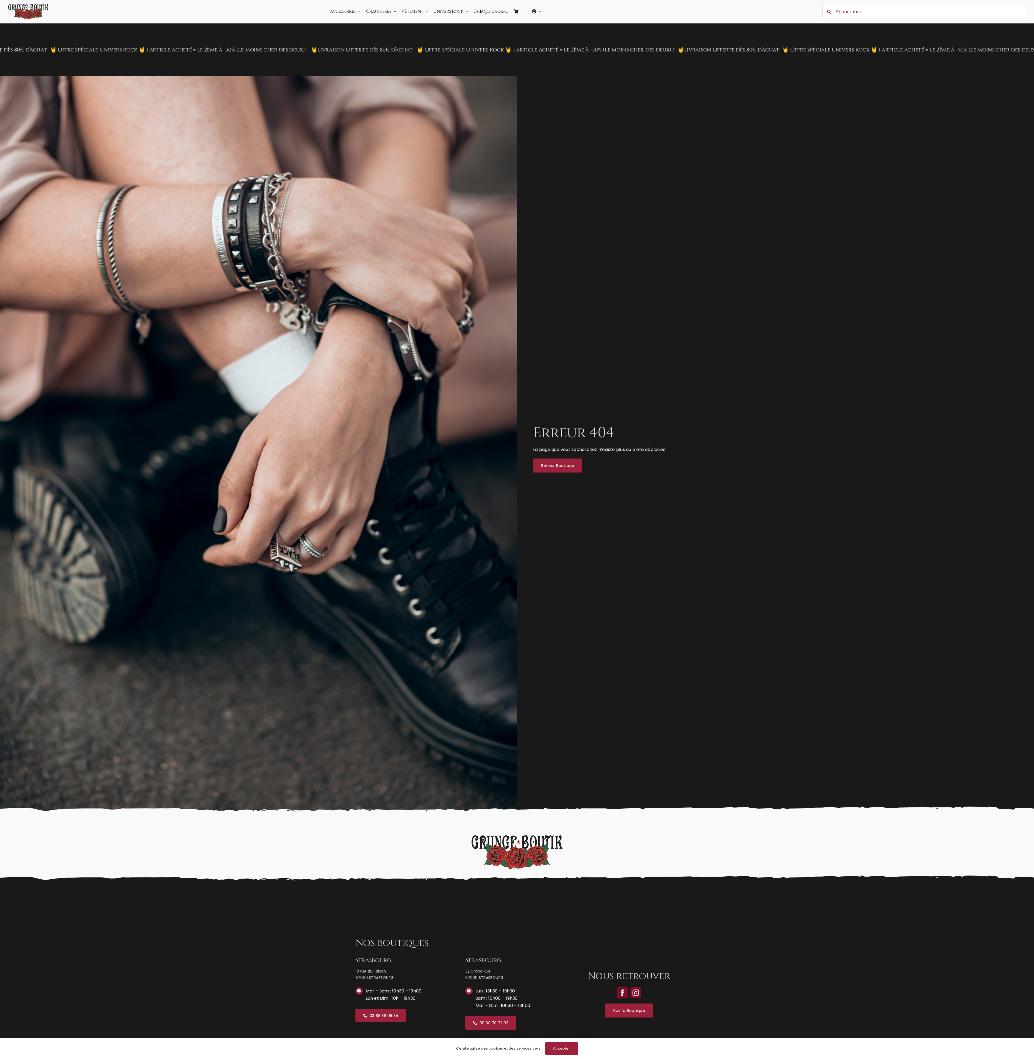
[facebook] (622, 992)
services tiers (528, 1048)
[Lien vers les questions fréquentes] (517, 50)
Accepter (561, 1048)
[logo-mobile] (28, 6)
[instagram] (635, 992)
